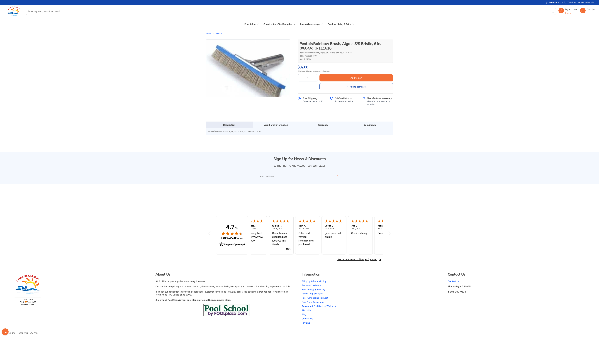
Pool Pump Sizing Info (313, 302)
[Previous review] (209, 233)
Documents (370, 125)
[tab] (229, 125)
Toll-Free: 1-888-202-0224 (581, 2)
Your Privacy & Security (313, 289)
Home (208, 33)
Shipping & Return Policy (314, 281)
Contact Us (307, 318)
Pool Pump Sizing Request (315, 297)
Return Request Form (312, 293)
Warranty (323, 125)
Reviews (306, 322)
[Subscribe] (337, 176)
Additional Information (276, 125)
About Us (306, 310)
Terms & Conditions (311, 285)
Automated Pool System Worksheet (319, 306)
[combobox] (287, 11)
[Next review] (389, 233)
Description (229, 125)
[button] (587, 11)
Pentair (218, 33)
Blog (304, 314)
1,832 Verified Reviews (232, 238)
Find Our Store (555, 2)
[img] (232, 233)
